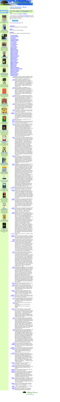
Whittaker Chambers (13, 236)
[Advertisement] (30, 398)
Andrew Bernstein (13, 199)
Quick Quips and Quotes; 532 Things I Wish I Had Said (4, 163)
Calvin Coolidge (13, 267)
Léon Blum (13, 233)
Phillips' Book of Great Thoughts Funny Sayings (4, 152)
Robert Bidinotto (13, 213)
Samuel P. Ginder (13, 363)
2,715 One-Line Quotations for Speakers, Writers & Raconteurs (4, 142)
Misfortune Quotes (15, 67)
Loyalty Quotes (14, 44)
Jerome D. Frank (13, 309)
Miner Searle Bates (12, 187)
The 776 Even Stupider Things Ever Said (4, 113)
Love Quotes (13, 43)
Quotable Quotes (4, 121)
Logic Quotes (14, 41)
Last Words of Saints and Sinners (4, 64)
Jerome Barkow (13, 121)
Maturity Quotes (14, 57)
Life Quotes (13, 37)
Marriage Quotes (14, 52)
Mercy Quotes (14, 61)
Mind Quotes (13, 66)
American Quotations (4, 47)
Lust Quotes (13, 45)
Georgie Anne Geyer (13, 353)
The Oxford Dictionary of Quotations (4, 21)
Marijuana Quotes (14, 50)
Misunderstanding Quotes (16, 68)
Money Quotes (14, 72)
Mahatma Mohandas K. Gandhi (12, 348)
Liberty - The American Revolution (4, 188)
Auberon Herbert (13, 386)
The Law (4, 83)
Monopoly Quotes (15, 73)
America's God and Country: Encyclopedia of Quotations (4, 73)
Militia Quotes (14, 64)
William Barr (13, 124)
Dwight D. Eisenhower (13, 295)
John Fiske (14, 303)
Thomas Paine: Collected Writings (4, 228)
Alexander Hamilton (13, 370)
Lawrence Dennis (13, 291)
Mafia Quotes (13, 48)
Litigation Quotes (14, 40)
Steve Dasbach (13, 285)
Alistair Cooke (13, 252)
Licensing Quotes (15, 36)
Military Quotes (14, 63)
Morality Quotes (14, 75)
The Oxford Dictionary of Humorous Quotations (4, 57)
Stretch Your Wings (4, 39)
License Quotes (14, 35)
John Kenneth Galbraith (13, 343)
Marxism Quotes (14, 53)
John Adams (13, 77)
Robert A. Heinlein (13, 378)
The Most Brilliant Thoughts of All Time (4, 130)
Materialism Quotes (15, 55)
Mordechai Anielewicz (13, 113)
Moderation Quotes (15, 70)
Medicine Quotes (14, 59)
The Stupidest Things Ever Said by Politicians (4, 104)
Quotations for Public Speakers (4, 180)
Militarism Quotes (14, 62)
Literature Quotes (14, 39)
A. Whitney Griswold (13, 365)
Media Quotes (14, 58)
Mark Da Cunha (13, 283)
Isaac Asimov (13, 119)
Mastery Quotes (14, 54)
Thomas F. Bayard (13, 190)
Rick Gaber (14, 318)
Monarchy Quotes (15, 71)
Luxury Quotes (14, 46)
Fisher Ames (13, 110)
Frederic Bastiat (13, 164)
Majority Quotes (14, 49)
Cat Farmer (13, 298)
